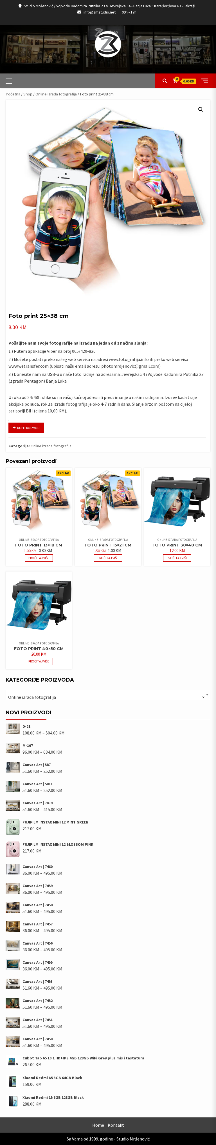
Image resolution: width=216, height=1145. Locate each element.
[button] (201, 109)
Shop (27, 94)
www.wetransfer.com (28, 366)
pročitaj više (38, 558)
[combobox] (108, 695)
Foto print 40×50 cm (39, 648)
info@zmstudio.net (100, 12)
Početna (13, 94)
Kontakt (116, 1125)
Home (98, 1125)
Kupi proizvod (28, 428)
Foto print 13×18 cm (38, 545)
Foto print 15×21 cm (108, 545)
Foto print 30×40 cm (177, 545)
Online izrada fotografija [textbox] (106, 697)
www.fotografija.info (129, 359)
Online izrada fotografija (56, 94)
